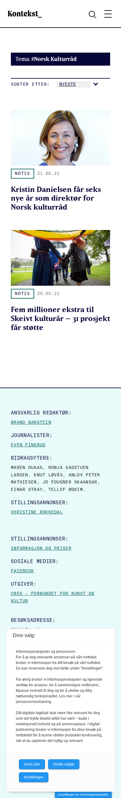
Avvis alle (32, 764)
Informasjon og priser (41, 548)
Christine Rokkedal (37, 512)
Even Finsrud (28, 445)
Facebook (22, 571)
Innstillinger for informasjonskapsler (83, 794)
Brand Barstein (31, 422)
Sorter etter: (30, 84)
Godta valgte (63, 764)
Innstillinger (33, 777)
